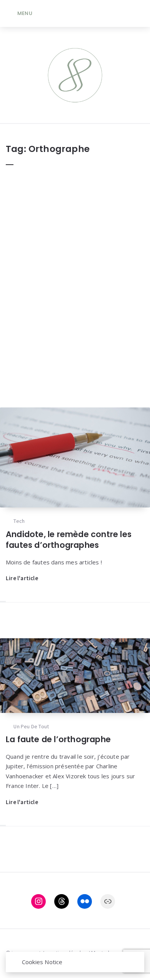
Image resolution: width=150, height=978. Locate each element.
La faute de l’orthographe (58, 739)
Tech (19, 520)
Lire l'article (22, 578)
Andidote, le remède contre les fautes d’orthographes (69, 540)
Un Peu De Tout (31, 726)
